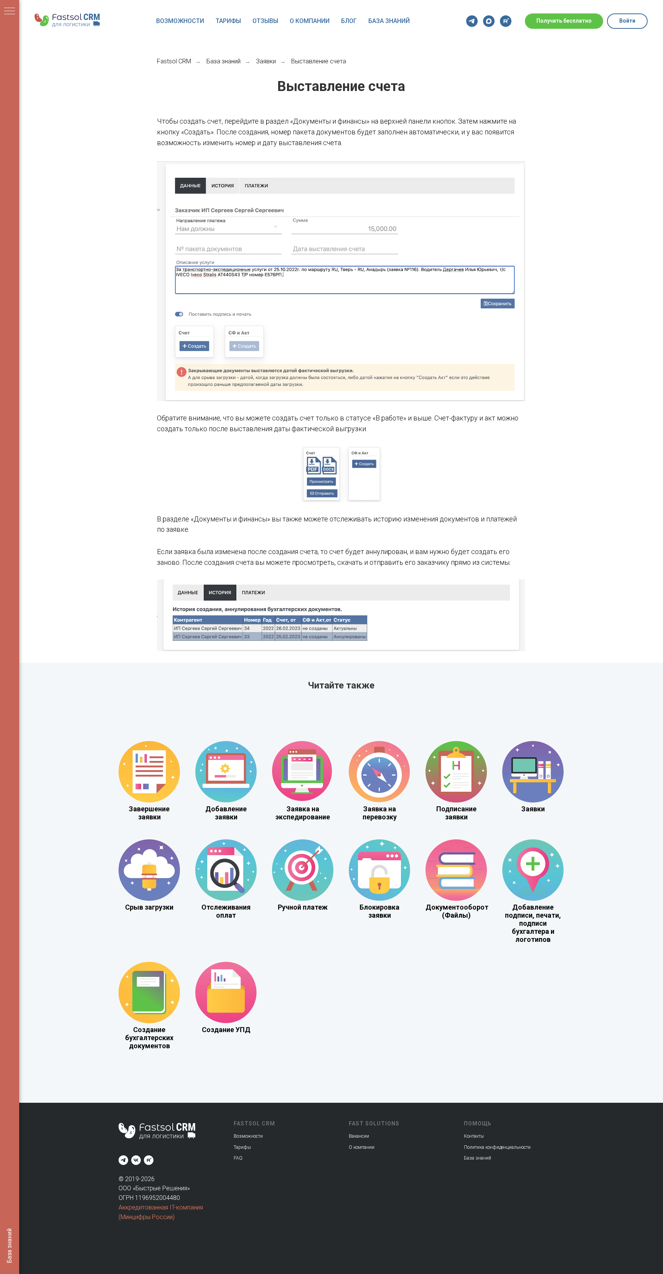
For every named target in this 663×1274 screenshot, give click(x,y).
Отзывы (265, 21)
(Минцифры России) (147, 1217)
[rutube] (505, 21)
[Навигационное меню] (9, 11)
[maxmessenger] (489, 21)
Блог (349, 21)
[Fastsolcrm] (123, 1160)
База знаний (389, 21)
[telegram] (472, 21)
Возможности (180, 21)
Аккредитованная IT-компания (161, 1207)
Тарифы (228, 21)
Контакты (474, 1136)
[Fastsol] (136, 1160)
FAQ (238, 1158)
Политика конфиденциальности (497, 1147)
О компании (310, 21)
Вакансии (359, 1136)
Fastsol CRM (174, 61)
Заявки (266, 61)
